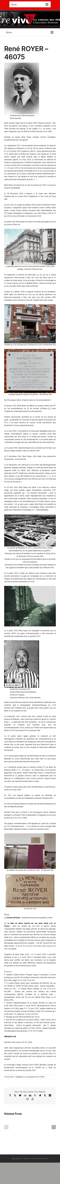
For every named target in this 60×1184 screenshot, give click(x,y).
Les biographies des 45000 (34, 1077)
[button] (6, 1127)
